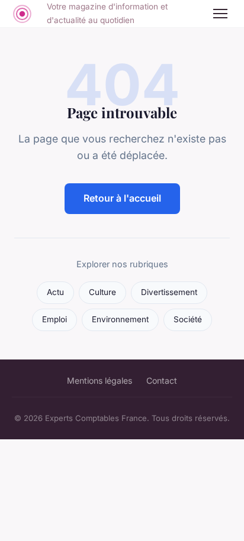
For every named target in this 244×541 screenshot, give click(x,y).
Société (188, 319)
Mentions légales (99, 380)
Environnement (120, 319)
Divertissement (169, 292)
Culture (102, 292)
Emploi (54, 319)
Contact (161, 380)
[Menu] (220, 13)
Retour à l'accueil (122, 198)
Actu (55, 292)
